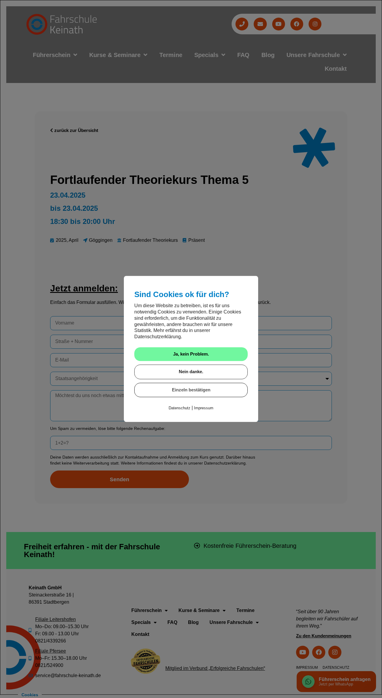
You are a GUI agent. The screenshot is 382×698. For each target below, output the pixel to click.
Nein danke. (191, 371)
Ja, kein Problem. (191, 353)
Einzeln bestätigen (191, 389)
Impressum (203, 408)
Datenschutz (179, 408)
